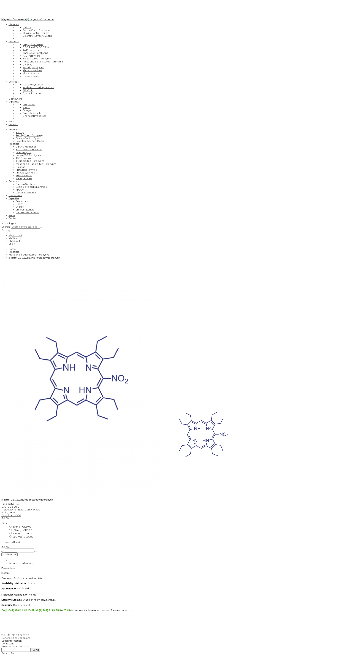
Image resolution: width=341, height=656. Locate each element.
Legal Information (11, 640)
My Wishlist (15, 238)
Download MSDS (11, 515)
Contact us (7, 643)
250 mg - (22, 533)
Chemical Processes (34, 115)
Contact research (33, 93)
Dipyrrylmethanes (33, 44)
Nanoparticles (31, 76)
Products (14, 251)
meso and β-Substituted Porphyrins (43, 61)
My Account (15, 235)
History (27, 27)
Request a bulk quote (21, 563)
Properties (29, 104)
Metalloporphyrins (33, 67)
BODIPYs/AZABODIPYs (36, 47)
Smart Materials (32, 113)
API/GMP (28, 90)
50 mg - (21, 526)
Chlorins (27, 64)
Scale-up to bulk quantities (38, 87)
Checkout (14, 240)
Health (26, 107)
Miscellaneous (31, 73)
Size (4, 523)
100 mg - (22, 530)
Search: (5, 226)
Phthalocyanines (32, 70)
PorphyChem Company (36, 30)
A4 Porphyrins (31, 50)
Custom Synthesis (33, 84)
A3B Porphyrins (31, 55)
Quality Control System (36, 32)
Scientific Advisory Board (37, 35)
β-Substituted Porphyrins (37, 58)
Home (12, 248)
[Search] (41, 227)
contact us (125, 610)
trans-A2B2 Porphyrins (35, 52)
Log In (12, 243)
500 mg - (22, 536)
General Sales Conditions (15, 637)
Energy (27, 110)
